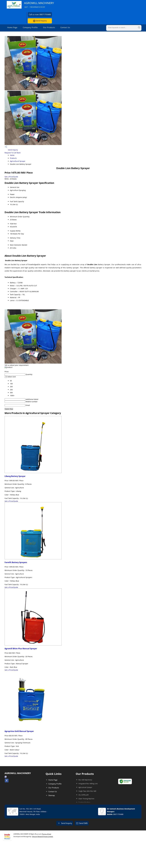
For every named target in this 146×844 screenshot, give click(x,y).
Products (13, 158)
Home (12, 155)
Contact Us (65, 27)
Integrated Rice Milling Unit (88, 783)
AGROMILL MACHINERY (39, 4)
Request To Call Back (12, 153)
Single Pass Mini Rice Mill (87, 791)
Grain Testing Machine (86, 799)
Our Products (49, 27)
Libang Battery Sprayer (15, 476)
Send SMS (83, 823)
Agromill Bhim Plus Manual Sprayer (21, 648)
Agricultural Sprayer (17, 161)
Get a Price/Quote (11, 177)
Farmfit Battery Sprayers (16, 562)
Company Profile (30, 27)
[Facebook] (6, 781)
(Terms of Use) (46, 834)
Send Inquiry (41, 20)
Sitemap (51, 795)
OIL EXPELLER (83, 795)
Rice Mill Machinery (85, 780)
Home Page (12, 27)
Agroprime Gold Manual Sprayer (19, 731)
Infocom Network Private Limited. (42, 836)
